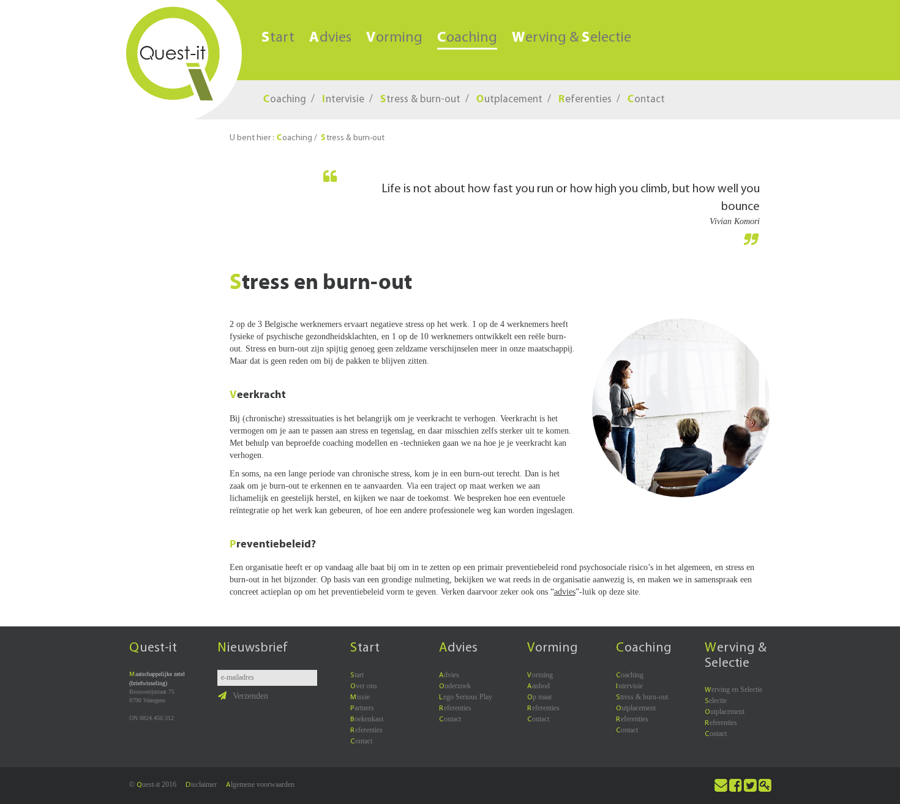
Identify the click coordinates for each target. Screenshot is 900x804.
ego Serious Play (465, 697)
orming (394, 38)
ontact (646, 99)
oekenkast (366, 719)
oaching (467, 38)
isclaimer (201, 784)
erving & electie (571, 38)
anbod (538, 686)
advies (565, 591)
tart (277, 38)
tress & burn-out (420, 99)
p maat (539, 697)
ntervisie (343, 99)
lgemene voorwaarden (260, 784)
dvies (330, 38)
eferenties (585, 99)
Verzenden (250, 696)
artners (362, 708)
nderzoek (455, 686)
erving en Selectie (733, 689)
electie (716, 700)
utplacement (509, 99)
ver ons (363, 686)
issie (360, 697)
